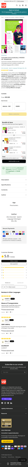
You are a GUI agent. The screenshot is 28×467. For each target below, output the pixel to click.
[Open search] (2, 287)
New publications (7, 441)
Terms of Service (11, 457)
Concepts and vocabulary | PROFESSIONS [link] (15, 138)
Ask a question (14, 264)
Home (2, 17)
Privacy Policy (3, 457)
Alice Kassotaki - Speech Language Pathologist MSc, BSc (14, 68)
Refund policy (18, 457)
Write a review (14, 261)
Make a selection (14, 114)
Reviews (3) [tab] (7, 282)
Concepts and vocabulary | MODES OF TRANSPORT (14, 17)
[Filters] (6, 287)
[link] (5, 130)
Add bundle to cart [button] (14, 161)
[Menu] (25, 5)
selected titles (9, 12)
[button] (22, 5)
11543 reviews (20, 1)
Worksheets (4, 55)
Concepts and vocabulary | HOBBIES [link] (15, 147)
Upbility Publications (8, 454)
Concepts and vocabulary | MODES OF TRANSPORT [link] (16, 127)
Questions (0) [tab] (20, 282)
